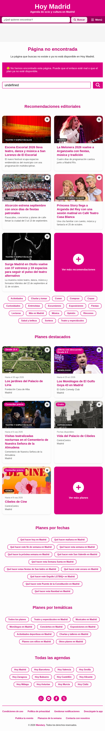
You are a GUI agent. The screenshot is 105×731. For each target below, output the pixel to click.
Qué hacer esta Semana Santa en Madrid (53, 562)
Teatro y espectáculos (72, 320)
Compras (74, 298)
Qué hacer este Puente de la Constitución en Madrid (52, 584)
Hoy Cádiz (83, 684)
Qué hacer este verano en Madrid (81, 569)
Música (55, 313)
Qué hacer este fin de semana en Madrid (31, 547)
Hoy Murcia (64, 684)
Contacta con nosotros (78, 718)
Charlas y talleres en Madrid (73, 634)
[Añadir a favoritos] (47, 119)
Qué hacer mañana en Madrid (69, 539)
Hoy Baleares (42, 677)
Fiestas (95, 306)
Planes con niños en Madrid (36, 641)
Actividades (17, 298)
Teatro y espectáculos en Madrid (51, 619)
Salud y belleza (29, 320)
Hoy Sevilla (85, 669)
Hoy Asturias (43, 684)
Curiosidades (13, 306)
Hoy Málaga (23, 684)
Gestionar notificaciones (67, 711)
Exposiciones (76, 306)
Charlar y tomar (39, 298)
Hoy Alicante (86, 677)
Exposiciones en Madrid (82, 627)
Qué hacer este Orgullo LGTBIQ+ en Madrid (52, 576)
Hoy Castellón (64, 677)
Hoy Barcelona (42, 669)
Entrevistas (34, 306)
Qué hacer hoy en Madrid (33, 539)
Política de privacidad (39, 711)
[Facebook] (56, 698)
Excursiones (54, 306)
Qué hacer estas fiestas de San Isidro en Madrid (31, 569)
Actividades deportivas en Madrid (34, 634)
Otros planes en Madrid (71, 641)
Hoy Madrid (20, 669)
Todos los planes (17, 619)
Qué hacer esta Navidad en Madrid (52, 591)
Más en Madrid (36, 313)
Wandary (40, 725)
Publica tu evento (24, 718)
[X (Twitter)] (64, 698)
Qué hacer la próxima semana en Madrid (28, 554)
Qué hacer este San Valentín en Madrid (77, 554)
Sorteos (49, 320)
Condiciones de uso (12, 711)
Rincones (88, 313)
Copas (91, 298)
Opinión (71, 313)
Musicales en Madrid (86, 619)
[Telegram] (48, 698)
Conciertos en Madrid (51, 627)
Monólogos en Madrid (21, 627)
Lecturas (16, 313)
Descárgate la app (93, 711)
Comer (58, 298)
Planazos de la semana (50, 718)
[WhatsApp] (41, 698)
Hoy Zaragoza (19, 677)
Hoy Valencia (64, 669)
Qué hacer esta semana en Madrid (77, 547)
